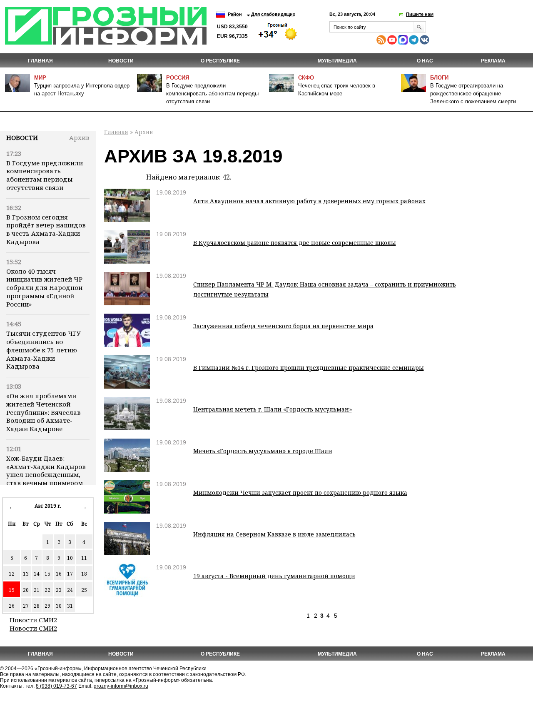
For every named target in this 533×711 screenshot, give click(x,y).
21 (37, 590)
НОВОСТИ (121, 61)
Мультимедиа (337, 61)
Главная (40, 61)
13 (26, 573)
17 (70, 573)
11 (84, 557)
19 (12, 590)
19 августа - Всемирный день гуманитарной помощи (274, 576)
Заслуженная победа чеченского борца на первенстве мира (283, 326)
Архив (79, 137)
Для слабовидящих (273, 14)
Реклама (493, 61)
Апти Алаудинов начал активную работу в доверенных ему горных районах (309, 201)
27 (26, 605)
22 (47, 590)
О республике (220, 61)
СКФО (306, 78)
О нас (425, 61)
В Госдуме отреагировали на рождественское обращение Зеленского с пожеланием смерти (473, 93)
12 (12, 573)
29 (47, 605)
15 (47, 573)
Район (235, 14)
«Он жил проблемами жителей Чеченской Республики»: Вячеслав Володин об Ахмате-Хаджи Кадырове (43, 412)
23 (59, 590)
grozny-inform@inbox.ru (121, 686)
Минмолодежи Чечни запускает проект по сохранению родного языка (300, 492)
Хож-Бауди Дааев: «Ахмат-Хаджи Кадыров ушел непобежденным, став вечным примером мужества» (46, 474)
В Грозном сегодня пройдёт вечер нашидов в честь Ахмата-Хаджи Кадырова (46, 229)
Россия (177, 78)
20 (26, 590)
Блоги (439, 78)
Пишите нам (419, 14)
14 (37, 573)
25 (84, 590)
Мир (40, 78)
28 (37, 605)
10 (70, 557)
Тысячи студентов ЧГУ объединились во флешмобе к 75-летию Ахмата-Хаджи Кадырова (43, 349)
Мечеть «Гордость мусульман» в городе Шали (262, 451)
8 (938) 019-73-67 (56, 686)
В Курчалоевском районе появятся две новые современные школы (294, 243)
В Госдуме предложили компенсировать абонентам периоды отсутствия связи (212, 93)
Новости (22, 137)
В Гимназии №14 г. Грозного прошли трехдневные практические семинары (308, 368)
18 (84, 573)
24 (70, 590)
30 (59, 605)
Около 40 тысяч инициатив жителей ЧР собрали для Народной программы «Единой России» (44, 287)
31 (70, 605)
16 (59, 573)
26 (12, 605)
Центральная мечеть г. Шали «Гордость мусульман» (272, 409)
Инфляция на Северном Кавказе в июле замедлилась (274, 534)
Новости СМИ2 (33, 620)
